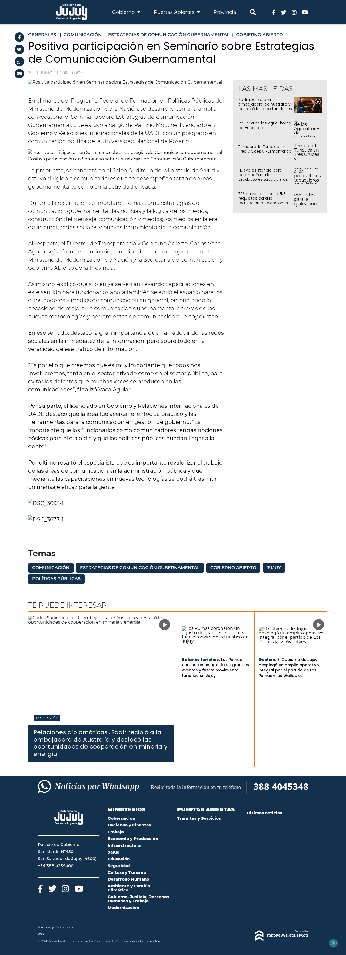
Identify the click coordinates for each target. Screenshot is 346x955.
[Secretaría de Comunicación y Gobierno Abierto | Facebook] (273, 12)
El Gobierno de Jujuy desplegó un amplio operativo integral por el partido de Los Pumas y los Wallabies (289, 667)
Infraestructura (124, 845)
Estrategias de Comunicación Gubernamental (140, 567)
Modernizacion (123, 907)
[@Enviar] (19, 73)
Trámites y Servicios (199, 818)
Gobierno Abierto (233, 567)
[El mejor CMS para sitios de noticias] (277, 935)
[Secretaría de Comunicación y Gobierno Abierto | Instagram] (294, 12)
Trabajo (116, 831)
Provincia (225, 12)
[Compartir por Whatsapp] (19, 61)
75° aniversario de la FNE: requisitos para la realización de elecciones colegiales (263, 200)
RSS (41, 934)
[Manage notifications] (333, 943)
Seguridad (119, 865)
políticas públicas (56, 578)
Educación (119, 858)
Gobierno (124, 12)
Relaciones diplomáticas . (72, 732)
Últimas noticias (264, 812)
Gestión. (267, 659)
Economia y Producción (133, 838)
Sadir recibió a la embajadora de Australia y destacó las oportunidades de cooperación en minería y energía (265, 108)
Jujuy (274, 567)
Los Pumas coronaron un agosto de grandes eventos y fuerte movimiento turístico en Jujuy (215, 667)
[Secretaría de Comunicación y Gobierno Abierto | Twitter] (283, 12)
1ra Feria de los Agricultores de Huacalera (264, 125)
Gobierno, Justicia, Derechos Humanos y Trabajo (138, 898)
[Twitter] (19, 49)
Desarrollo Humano (128, 879)
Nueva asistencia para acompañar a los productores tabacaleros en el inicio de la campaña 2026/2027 (264, 179)
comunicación (50, 567)
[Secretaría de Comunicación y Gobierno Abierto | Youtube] (305, 12)
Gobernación (47, 718)
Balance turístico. (201, 659)
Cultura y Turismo (127, 872)
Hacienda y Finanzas (129, 825)
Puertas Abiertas (175, 12)
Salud (113, 852)
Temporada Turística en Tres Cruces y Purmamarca (264, 149)
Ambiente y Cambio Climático (129, 888)
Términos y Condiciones (55, 927)
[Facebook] (19, 37)
